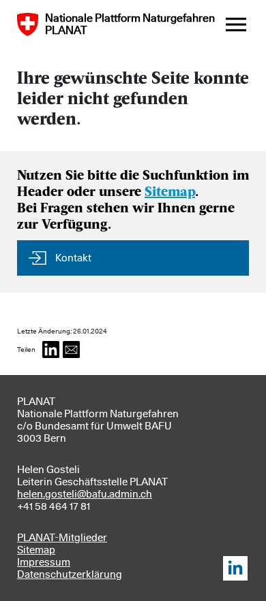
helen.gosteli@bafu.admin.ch (84, 494)
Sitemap (170, 192)
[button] (50, 349)
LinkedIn (235, 568)
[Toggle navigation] (236, 24)
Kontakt (73, 258)
